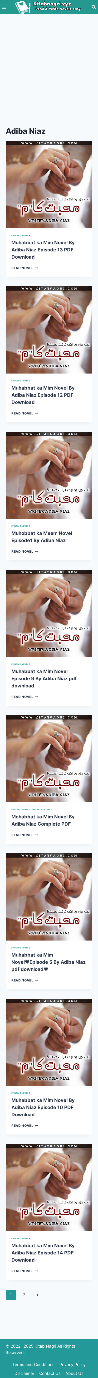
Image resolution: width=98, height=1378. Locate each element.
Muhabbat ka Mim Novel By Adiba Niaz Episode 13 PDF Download (43, 250)
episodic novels (20, 235)
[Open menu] (4, 7)
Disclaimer (24, 1373)
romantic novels (42, 809)
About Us (74, 1373)
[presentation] (49, 184)
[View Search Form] (93, 7)
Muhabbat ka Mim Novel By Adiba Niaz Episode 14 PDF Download (43, 1253)
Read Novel (24, 268)
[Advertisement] (49, 66)
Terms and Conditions (33, 1364)
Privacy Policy (72, 1364)
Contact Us (50, 1373)
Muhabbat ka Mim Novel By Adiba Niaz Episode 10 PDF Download (43, 1107)
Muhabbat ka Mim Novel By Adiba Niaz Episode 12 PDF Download (43, 395)
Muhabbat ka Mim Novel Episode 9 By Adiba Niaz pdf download (44, 679)
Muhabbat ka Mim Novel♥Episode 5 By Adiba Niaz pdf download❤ (48, 962)
